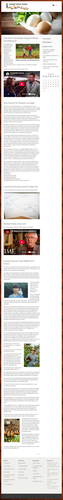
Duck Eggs (21, 472)
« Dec (44, 90)
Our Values (7, 472)
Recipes (35, 470)
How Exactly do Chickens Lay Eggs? (19, 103)
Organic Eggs (21, 463)
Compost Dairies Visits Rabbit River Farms (50, 67)
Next (38, 454)
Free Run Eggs (22, 469)
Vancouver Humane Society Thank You (21, 186)
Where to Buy (36, 463)
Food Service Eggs (23, 478)
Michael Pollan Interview (15, 224)
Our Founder (7, 466)
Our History (7, 463)
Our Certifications (8, 484)
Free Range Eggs (22, 466)
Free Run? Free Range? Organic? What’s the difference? (49, 51)
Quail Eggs (21, 475)
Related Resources (37, 481)
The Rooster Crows (9, 469)
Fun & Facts (36, 473)
